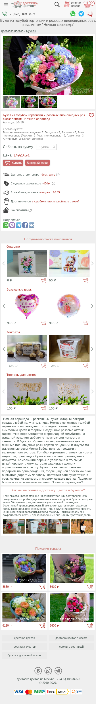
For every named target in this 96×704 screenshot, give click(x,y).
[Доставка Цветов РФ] (24, 4)
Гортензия (73, 135)
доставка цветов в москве (71, 638)
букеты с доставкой (71, 646)
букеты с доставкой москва (25, 655)
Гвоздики (50, 132)
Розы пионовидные (49, 135)
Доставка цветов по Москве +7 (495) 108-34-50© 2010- (48, 680)
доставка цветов (24, 638)
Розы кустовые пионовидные (21, 132)
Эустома (66, 132)
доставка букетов (24, 646)
